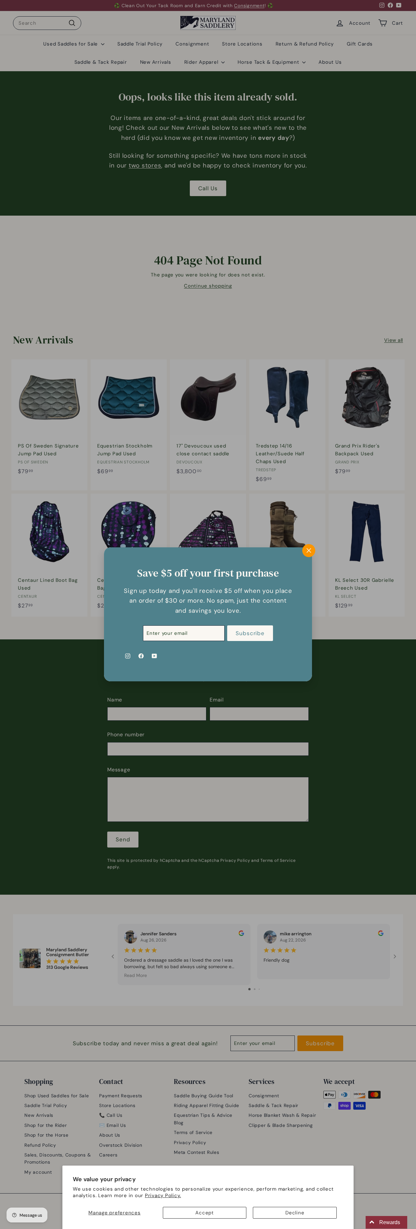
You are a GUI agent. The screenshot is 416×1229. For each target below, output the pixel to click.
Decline (294, 1212)
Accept (204, 1212)
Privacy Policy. (163, 1195)
